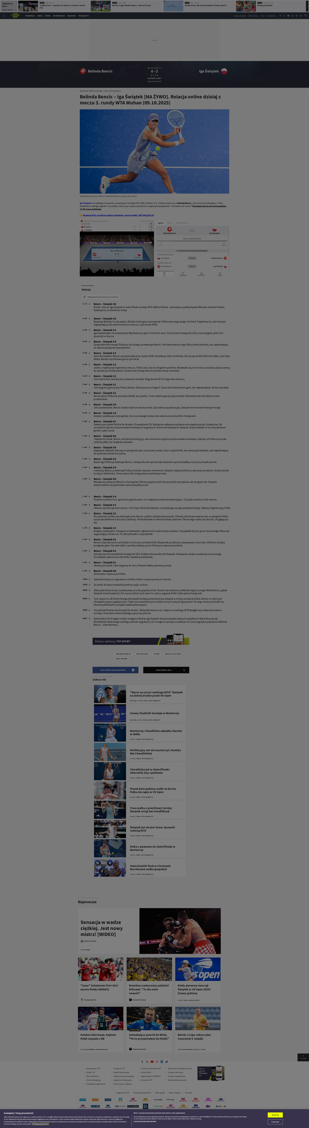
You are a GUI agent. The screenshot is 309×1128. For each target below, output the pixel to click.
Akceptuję (275, 1115)
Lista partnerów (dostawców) (145, 1121)
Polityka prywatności (41, 1124)
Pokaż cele (275, 1122)
